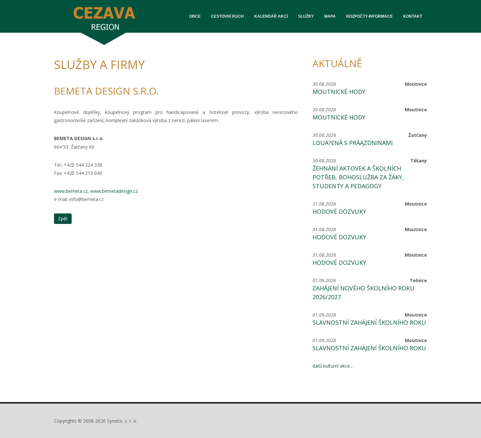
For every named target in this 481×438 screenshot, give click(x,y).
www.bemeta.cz (71, 191)
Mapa (330, 16)
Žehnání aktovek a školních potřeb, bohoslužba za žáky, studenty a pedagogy (358, 177)
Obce (195, 16)
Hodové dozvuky (339, 211)
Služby (306, 16)
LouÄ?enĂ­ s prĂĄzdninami (352, 143)
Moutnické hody (338, 92)
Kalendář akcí (271, 16)
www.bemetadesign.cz (114, 191)
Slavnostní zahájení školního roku (369, 322)
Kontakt (412, 16)
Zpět (63, 218)
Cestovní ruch (227, 16)
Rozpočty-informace (369, 16)
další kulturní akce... (332, 366)
